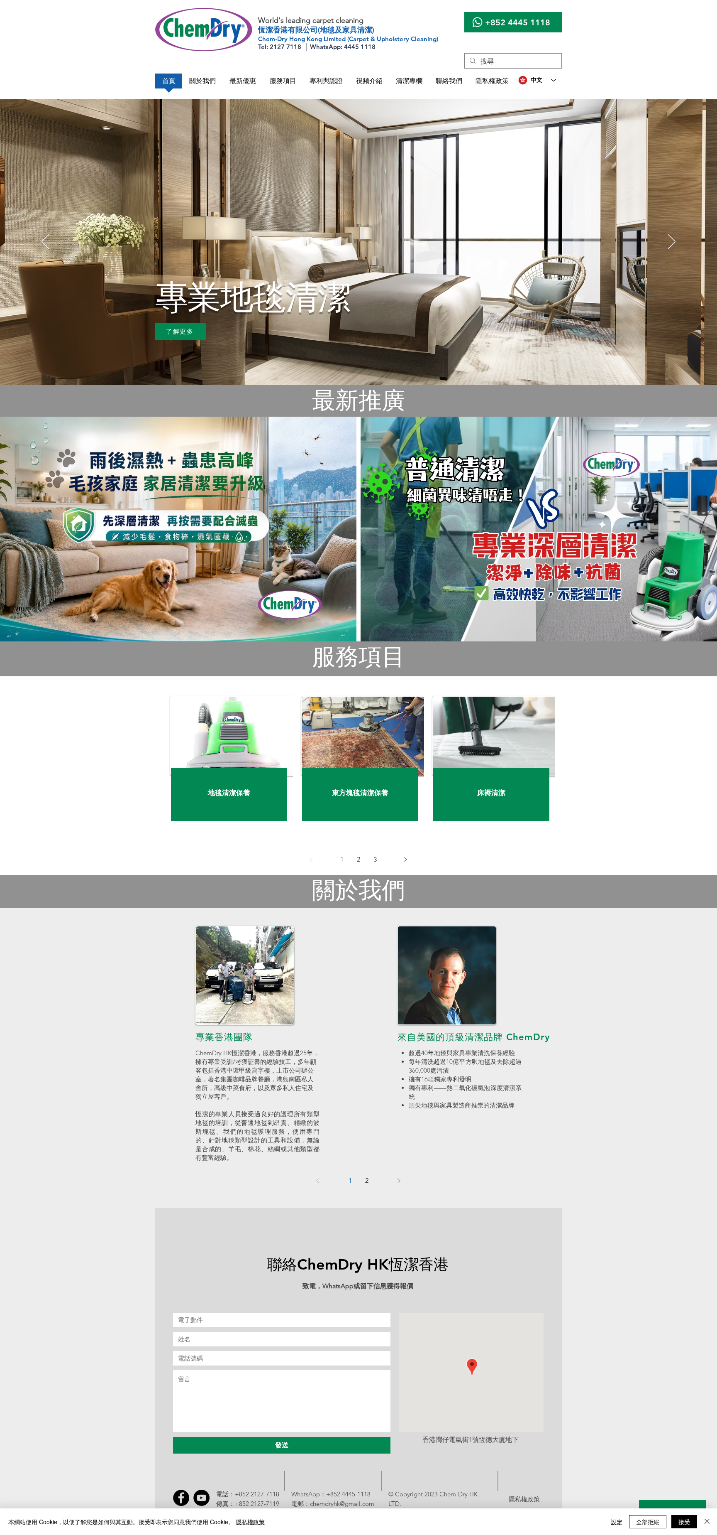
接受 (684, 1522)
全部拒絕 (647, 1522)
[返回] (45, 242)
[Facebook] (181, 1498)
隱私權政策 (250, 1522)
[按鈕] (229, 793)
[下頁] (405, 859)
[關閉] (707, 1521)
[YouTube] (201, 1498)
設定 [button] (616, 1522)
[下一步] (672, 242)
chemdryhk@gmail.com (342, 1504)
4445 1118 (529, 22)
